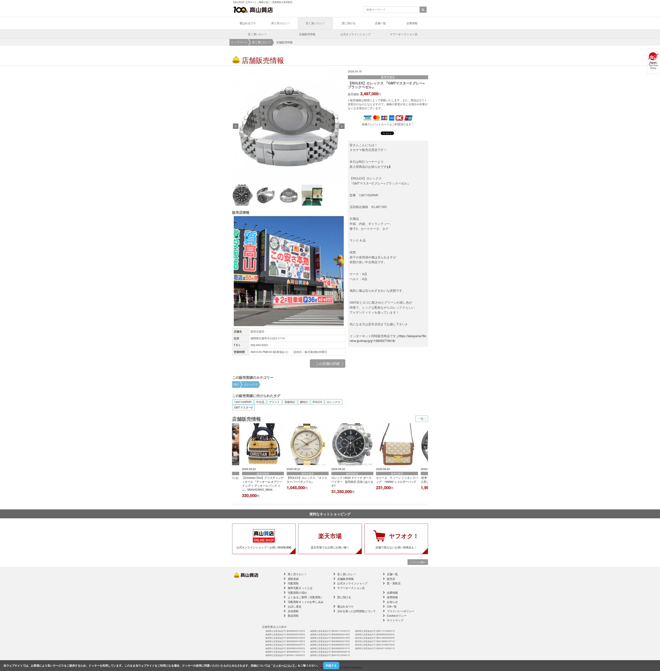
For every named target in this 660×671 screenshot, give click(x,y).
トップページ (239, 42)
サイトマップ (395, 620)
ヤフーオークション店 (403, 34)
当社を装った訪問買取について (356, 611)
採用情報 (392, 597)
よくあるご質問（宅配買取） (305, 597)
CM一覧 (392, 606)
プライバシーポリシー (400, 611)
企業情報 (411, 23)
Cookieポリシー (397, 616)
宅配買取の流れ (297, 592)
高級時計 (289, 402)
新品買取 (293, 616)
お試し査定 (294, 606)
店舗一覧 (380, 23)
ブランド (274, 402)
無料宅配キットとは (300, 588)
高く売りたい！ (280, 23)
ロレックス (251, 384)
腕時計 (304, 402)
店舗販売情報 (307, 34)
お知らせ (392, 602)
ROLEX (317, 402)
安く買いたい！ (315, 23)
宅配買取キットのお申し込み (305, 602)
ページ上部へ (418, 562)
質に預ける (349, 23)
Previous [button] (235, 126)
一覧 (421, 419)
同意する (331, 665)
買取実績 (293, 579)
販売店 (391, 579)
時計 (236, 384)
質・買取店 (394, 583)
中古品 (260, 402)
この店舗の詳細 (328, 363)
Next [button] (342, 126)
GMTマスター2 (243, 408)
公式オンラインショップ (355, 34)
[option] (301, 126)
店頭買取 (293, 611)
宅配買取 (293, 583)
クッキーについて (284, 665)
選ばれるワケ (248, 23)
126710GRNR (243, 402)
